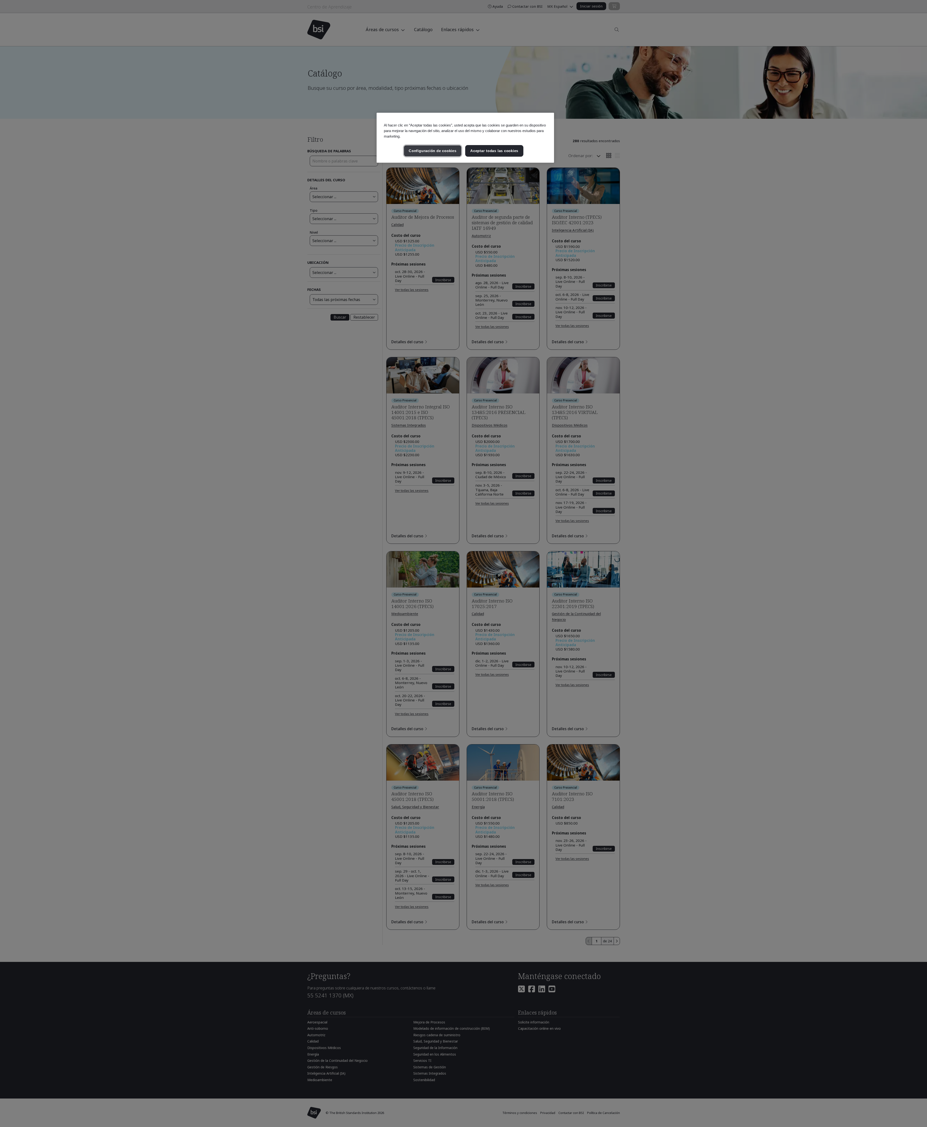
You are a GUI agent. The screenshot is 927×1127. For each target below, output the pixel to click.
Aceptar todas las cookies (494, 151)
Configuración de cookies (432, 151)
